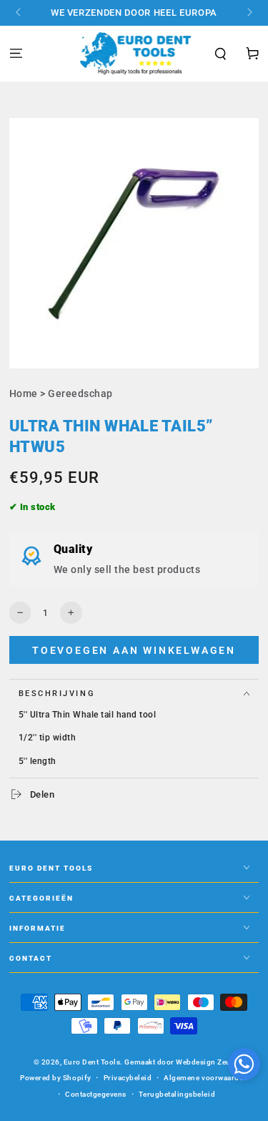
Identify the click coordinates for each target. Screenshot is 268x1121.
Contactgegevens (95, 1094)
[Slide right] (248, 13)
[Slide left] (19, 13)
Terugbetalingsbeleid (177, 1094)
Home (23, 393)
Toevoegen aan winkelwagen (134, 650)
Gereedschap (80, 393)
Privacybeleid (128, 1078)
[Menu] (15, 54)
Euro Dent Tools (92, 1062)
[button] (221, 54)
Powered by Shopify (55, 1078)
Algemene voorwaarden (205, 1078)
